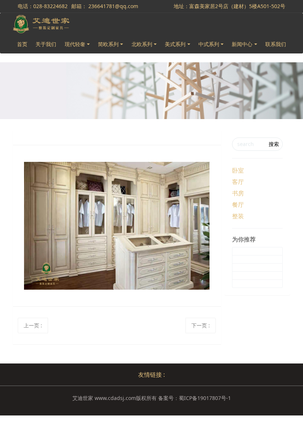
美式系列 (175, 44)
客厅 (238, 182)
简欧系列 (108, 44)
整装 (238, 216)
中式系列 (208, 44)
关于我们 (45, 44)
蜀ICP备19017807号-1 (205, 397)
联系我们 (275, 44)
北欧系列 (142, 44)
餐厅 (238, 205)
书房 (238, 193)
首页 (22, 44)
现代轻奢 (75, 44)
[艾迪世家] (41, 24)
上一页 (33, 325)
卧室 (238, 170)
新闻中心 (242, 44)
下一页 (200, 325)
